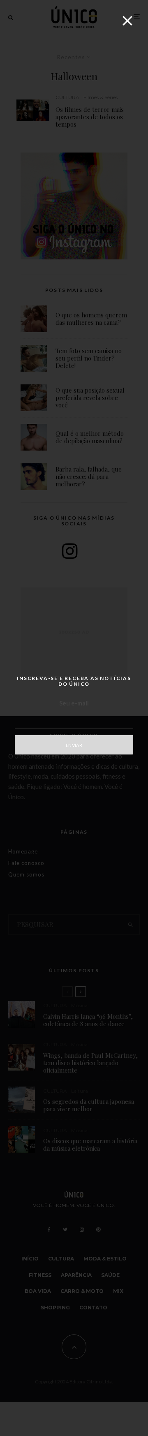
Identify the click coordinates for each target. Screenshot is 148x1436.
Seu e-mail (74, 703)
